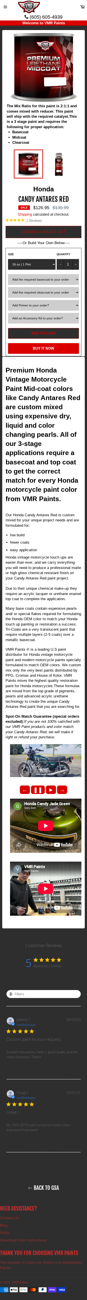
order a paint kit (43, 232)
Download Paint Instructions (23, 1240)
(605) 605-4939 (45, 17)
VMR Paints (20, 1282)
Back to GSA (46, 1188)
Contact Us (9, 1218)
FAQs (4, 1233)
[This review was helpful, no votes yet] (68, 1074)
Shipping (25, 214)
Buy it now (43, 348)
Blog (3, 1225)
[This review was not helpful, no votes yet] (76, 1074)
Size (11, 254)
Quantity (63, 254)
